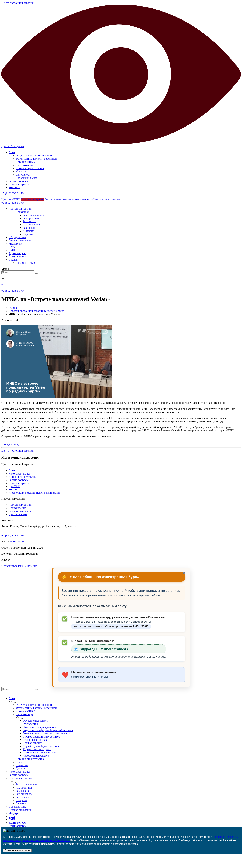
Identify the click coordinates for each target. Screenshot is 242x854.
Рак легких (29, 221)
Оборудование (17, 507)
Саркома (28, 234)
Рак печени (29, 227)
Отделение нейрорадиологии (40, 727)
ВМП (12, 819)
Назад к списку (10, 444)
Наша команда (24, 165)
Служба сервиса (32, 742)
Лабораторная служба (36, 755)
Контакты (14, 187)
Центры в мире (18, 514)
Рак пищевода (31, 224)
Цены (12, 816)
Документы (23, 174)
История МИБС (25, 161)
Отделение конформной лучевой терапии (48, 730)
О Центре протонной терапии (34, 155)
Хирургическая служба (37, 749)
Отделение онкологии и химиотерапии (46, 733)
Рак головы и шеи (33, 214)
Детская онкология (20, 511)
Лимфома (28, 230)
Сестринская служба (35, 739)
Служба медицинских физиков (41, 736)
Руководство (30, 723)
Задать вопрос (17, 822)
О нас (12, 152)
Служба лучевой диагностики (41, 746)
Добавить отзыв (25, 262)
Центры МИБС (10, 199)
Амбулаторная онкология (77, 199)
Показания (22, 211)
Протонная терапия (32, 199)
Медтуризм (15, 813)
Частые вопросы (18, 180)
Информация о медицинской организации (34, 492)
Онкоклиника (53, 199)
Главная (13, 307)
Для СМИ (14, 486)
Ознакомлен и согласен (17, 850)
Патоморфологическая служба (41, 752)
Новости (21, 171)
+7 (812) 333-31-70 (12, 193)
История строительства (30, 168)
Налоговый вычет (26, 177)
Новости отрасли (19, 184)
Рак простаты (31, 218)
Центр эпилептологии (106, 199)
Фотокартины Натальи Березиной (36, 158)
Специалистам (17, 825)
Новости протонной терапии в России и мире (36, 310)
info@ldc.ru (17, 541)
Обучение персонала (35, 720)
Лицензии (22, 765)
